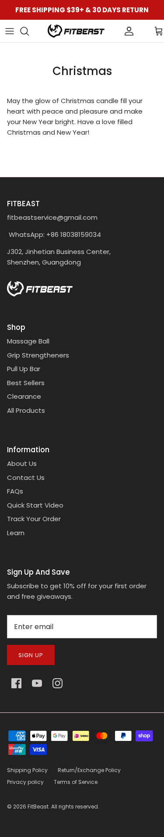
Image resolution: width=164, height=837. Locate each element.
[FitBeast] (76, 31)
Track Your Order (34, 518)
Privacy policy (25, 782)
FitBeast (38, 806)
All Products (26, 410)
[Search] (28, 31)
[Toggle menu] (9, 31)
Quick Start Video (35, 505)
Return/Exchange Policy (89, 770)
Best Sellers (26, 382)
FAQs (15, 491)
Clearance (24, 396)
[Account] (114, 31)
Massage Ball (28, 341)
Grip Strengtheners (38, 355)
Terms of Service (76, 782)
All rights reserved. (75, 806)
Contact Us (26, 477)
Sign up (30, 655)
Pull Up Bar (23, 368)
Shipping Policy (27, 770)
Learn (15, 532)
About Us (22, 463)
